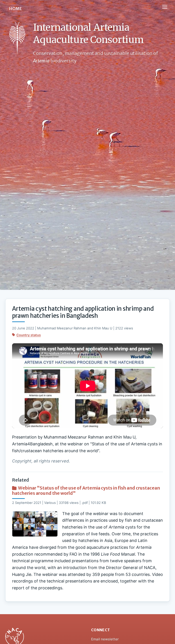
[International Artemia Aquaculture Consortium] (17, 38)
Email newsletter (105, 639)
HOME (15, 8)
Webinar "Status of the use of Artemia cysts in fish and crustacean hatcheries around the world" (86, 490)
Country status (28, 335)
